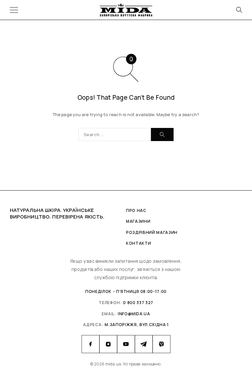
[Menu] (14, 10)
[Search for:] (114, 134)
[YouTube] (126, 344)
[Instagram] (108, 344)
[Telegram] (144, 344)
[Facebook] (90, 344)
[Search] (239, 10)
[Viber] (161, 344)
